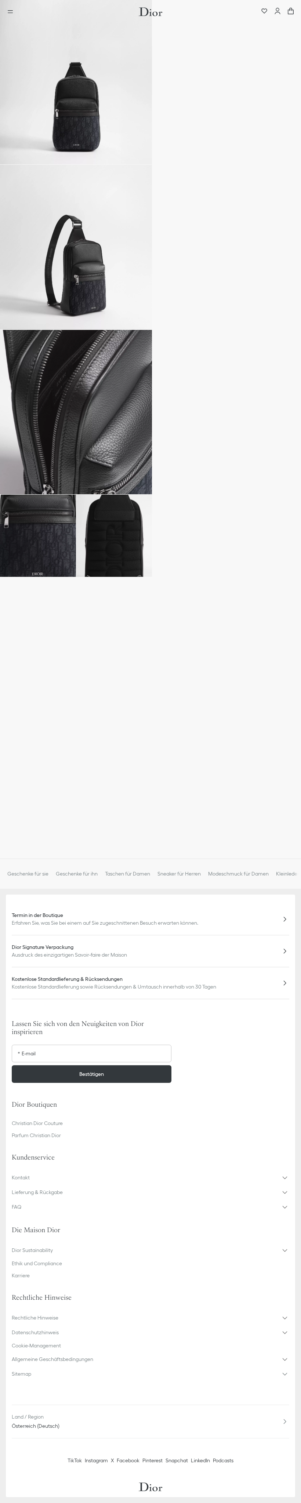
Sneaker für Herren (179, 874)
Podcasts (223, 1460)
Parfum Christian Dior (36, 1135)
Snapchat (177, 1460)
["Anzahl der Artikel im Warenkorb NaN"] (290, 12)
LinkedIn (200, 1460)
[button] (76, 82)
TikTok (75, 1460)
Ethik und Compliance (37, 1263)
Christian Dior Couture (37, 1123)
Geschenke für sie (27, 874)
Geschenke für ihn (77, 874)
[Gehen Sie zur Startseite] (150, 11)
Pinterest (152, 1460)
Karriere (21, 1275)
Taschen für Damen (127, 874)
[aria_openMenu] (12, 11)
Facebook (128, 1460)
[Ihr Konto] (277, 12)
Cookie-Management (36, 1346)
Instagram (96, 1460)
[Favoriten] (264, 12)
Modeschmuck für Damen (238, 874)
